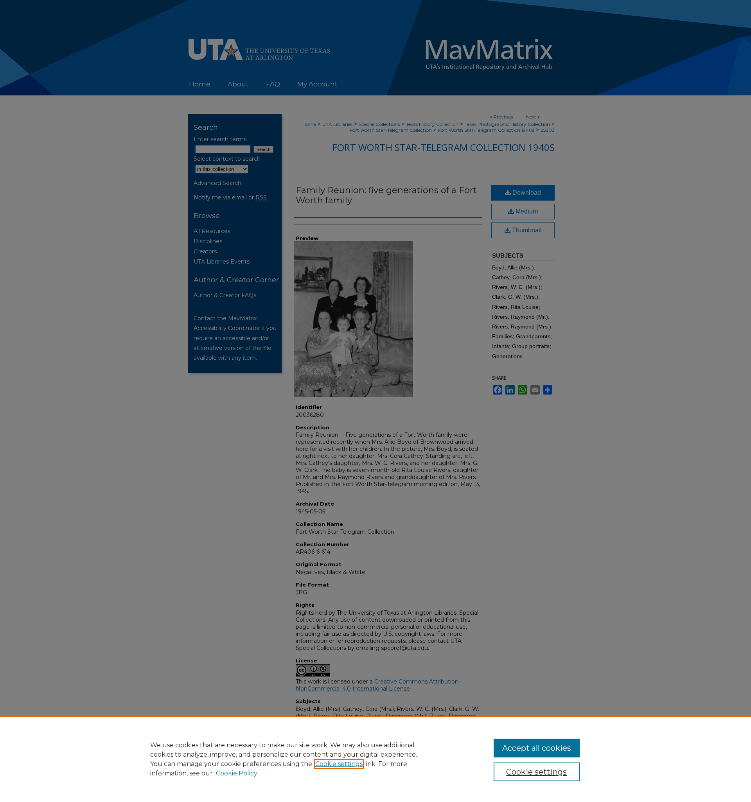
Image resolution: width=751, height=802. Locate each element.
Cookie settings (339, 764)
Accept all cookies (536, 748)
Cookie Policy (236, 773)
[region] (375, 759)
